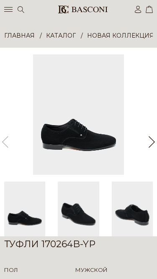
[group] (78, 115)
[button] (152, 142)
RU (151, 265)
